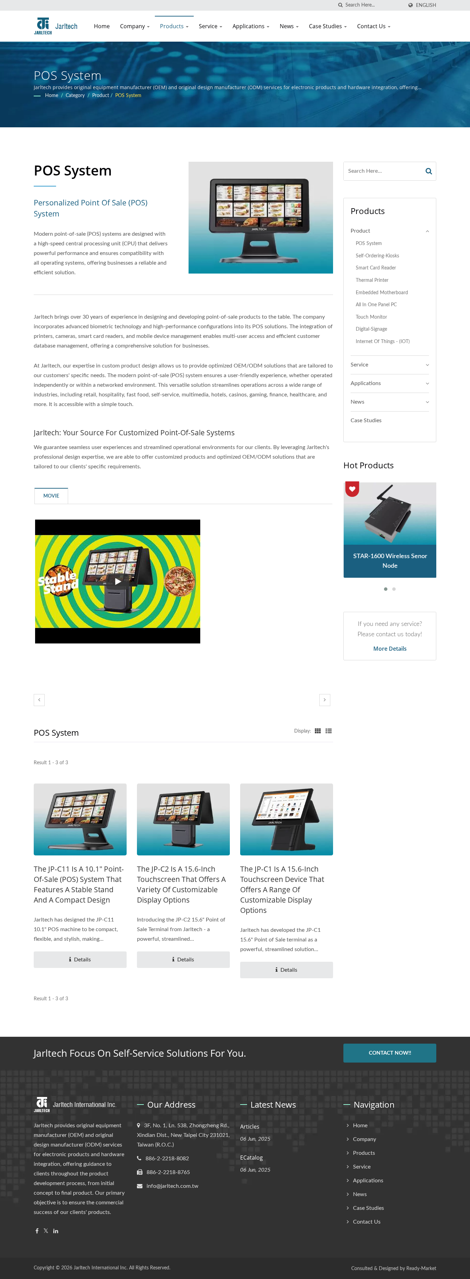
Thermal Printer (372, 280)
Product (100, 95)
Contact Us (372, 26)
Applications (249, 26)
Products (172, 26)
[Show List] (328, 731)
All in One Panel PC (376, 304)
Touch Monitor (371, 317)
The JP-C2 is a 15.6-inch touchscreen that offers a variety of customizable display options (181, 884)
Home (102, 26)
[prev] (39, 700)
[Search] (429, 171)
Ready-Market (421, 1268)
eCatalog (251, 1157)
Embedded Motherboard (382, 292)
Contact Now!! (390, 1053)
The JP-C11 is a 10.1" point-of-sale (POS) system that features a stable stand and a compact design (79, 884)
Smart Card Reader (376, 267)
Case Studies (326, 26)
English (426, 5)
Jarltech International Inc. (101, 1268)
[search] (340, 5)
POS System (128, 95)
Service (209, 26)
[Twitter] (46, 1231)
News (287, 26)
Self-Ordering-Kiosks (377, 255)
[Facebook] (37, 1231)
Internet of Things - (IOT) (383, 341)
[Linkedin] (55, 1231)
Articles (249, 1126)
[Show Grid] (317, 731)
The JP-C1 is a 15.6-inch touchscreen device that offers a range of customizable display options (282, 889)
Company (133, 26)
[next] (324, 700)
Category (75, 95)
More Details (390, 648)
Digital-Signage (371, 329)
